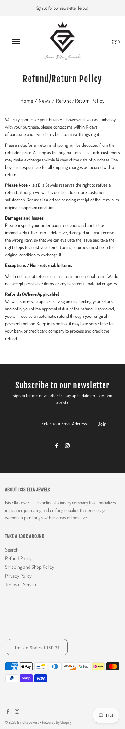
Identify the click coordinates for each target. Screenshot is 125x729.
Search (12, 549)
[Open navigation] (16, 42)
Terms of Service (21, 584)
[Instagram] (67, 447)
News (45, 101)
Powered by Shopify (56, 722)
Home (27, 101)
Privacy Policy (18, 576)
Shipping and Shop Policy (29, 567)
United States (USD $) (37, 647)
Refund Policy (18, 558)
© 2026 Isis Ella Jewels (22, 722)
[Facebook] (56, 447)
